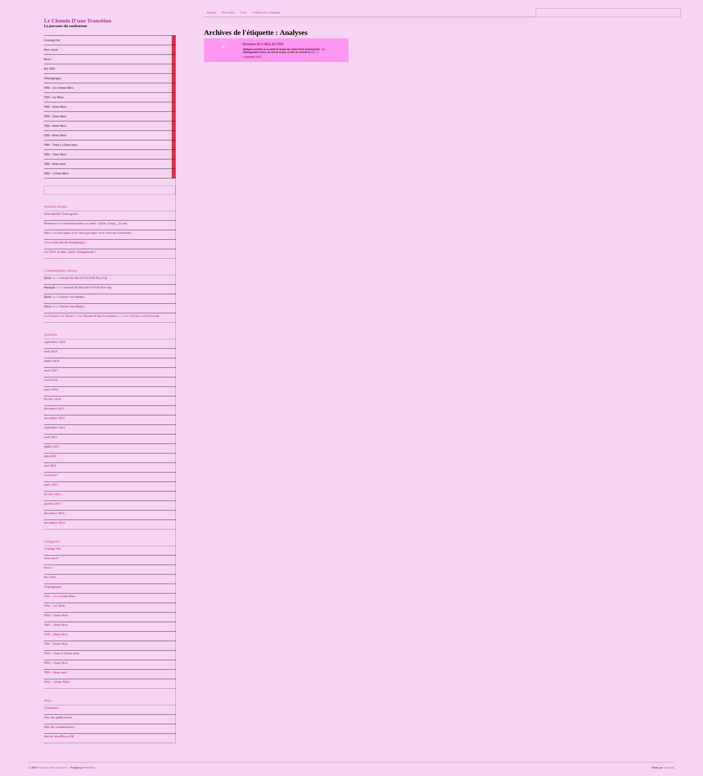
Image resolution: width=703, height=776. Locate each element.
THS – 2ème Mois (56, 615)
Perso (48, 567)
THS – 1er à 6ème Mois (59, 596)
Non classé (51, 558)
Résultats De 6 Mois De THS (263, 44)
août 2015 (50, 437)
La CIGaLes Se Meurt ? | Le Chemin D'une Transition (80, 316)
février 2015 (52, 494)
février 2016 (52, 399)
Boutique (211, 12)
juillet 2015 (51, 446)
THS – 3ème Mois (56, 625)
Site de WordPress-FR (59, 736)
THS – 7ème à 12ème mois (61, 653)
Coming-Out (52, 548)
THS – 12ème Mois (56, 682)
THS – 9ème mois (55, 672)
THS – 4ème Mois (56, 634)
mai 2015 (50, 465)
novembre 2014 (54, 522)
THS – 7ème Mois (56, 663)
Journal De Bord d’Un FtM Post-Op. (83, 278)
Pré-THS (50, 577)
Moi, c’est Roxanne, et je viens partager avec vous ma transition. (87, 233)
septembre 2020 (54, 342)
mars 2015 (51, 484)
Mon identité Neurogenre (61, 214)
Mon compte (228, 12)
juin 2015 (50, 456)
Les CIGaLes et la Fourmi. (142, 316)
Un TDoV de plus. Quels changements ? (70, 252)
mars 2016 (51, 389)
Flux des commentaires (59, 727)
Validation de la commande (266, 12)
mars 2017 (51, 370)
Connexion (51, 708)
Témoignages (53, 586)
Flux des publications (58, 717)
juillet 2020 (51, 361)
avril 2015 (51, 475)
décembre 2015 (54, 408)
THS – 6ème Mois (56, 644)
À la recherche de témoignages (64, 242)
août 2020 (50, 351)
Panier (243, 12)
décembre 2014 (54, 513)
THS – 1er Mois (54, 605)
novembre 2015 (54, 418)
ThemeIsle (668, 767)
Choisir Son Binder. (72, 297)
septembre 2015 (54, 427)
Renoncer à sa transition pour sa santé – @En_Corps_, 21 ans (85, 223)
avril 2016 (51, 380)
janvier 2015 (52, 503)
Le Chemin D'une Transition (77, 21)
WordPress (89, 767)
